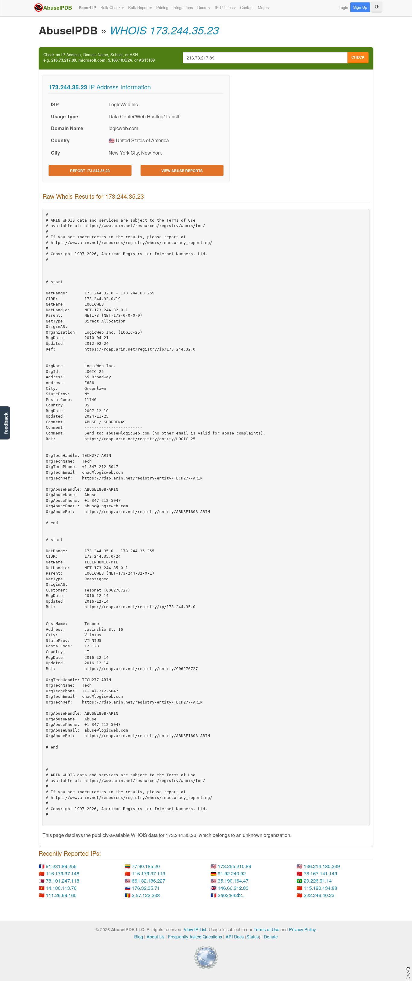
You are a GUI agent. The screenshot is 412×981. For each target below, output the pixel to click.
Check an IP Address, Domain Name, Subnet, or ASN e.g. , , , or (99, 57)
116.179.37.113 (148, 873)
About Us (155, 936)
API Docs (235, 936)
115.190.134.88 (320, 887)
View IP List (195, 929)
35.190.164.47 (233, 880)
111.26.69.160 (61, 895)
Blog (138, 936)
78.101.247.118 (62, 880)
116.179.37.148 (62, 873)
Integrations (183, 7)
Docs (202, 7)
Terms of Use (266, 929)
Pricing (162, 7)
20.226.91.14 (318, 880)
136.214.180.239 (322, 866)
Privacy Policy (302, 929)
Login (343, 7)
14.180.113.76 (61, 887)
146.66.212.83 (233, 887)
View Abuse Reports (182, 170)
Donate (271, 936)
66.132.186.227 (148, 880)
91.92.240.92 (232, 873)
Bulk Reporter (140, 7)
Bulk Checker (112, 7)
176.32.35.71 (146, 887)
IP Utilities (224, 7)
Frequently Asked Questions (195, 936)
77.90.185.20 (146, 866)
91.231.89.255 (61, 866)
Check (358, 57)
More (262, 7)
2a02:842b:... (232, 895)
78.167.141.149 (320, 873)
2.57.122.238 (146, 895)
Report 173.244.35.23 (90, 170)
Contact (247, 7)
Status (252, 936)
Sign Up (360, 7)
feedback (6, 423)
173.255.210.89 (234, 866)
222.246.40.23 (319, 895)
